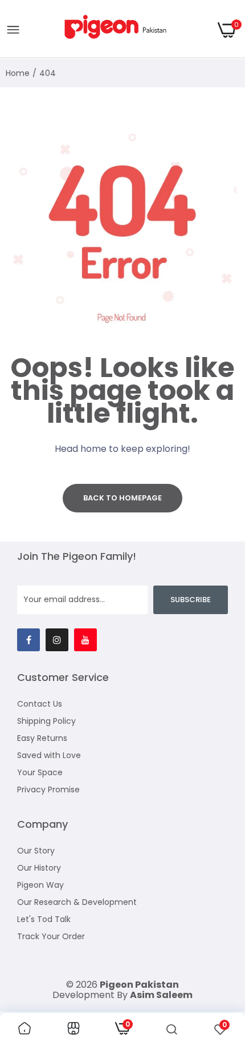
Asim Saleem (161, 994)
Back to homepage (122, 497)
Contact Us (39, 704)
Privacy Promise (48, 789)
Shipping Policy (46, 721)
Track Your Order (51, 936)
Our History (39, 867)
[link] (24, 1029)
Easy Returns (42, 738)
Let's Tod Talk (44, 919)
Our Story (36, 850)
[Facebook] (28, 639)
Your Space (40, 772)
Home (18, 73)
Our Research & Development (77, 902)
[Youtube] (85, 639)
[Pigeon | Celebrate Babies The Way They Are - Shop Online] (119, 30)
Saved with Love (49, 755)
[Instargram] (57, 639)
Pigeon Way (40, 885)
